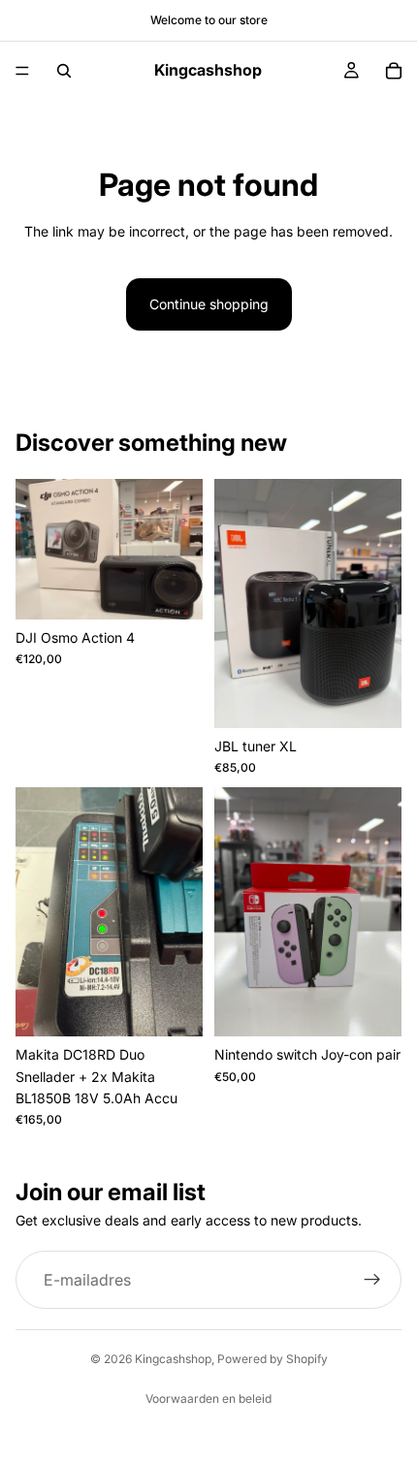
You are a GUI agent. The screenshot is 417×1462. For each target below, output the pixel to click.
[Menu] (22, 70)
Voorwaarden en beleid (208, 1398)
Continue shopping (209, 304)
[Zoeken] (64, 70)
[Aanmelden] (372, 1279)
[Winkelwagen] (393, 70)
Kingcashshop (173, 1358)
